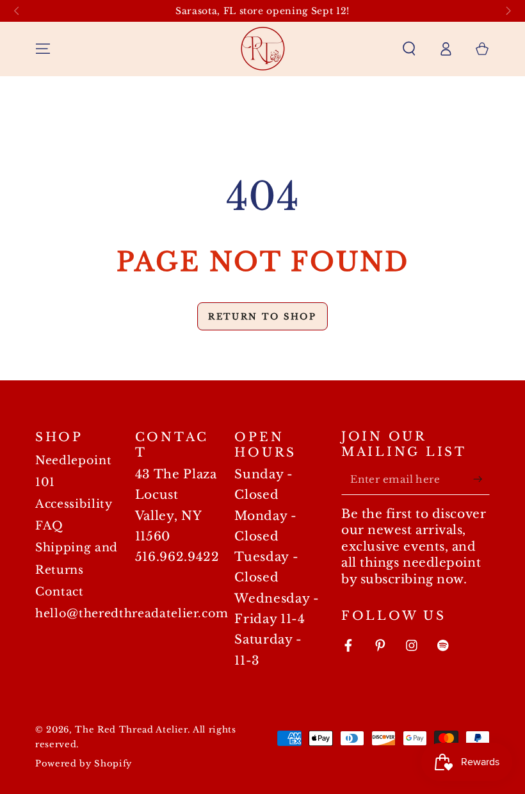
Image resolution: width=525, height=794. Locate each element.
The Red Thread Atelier (131, 729)
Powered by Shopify (83, 763)
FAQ (49, 526)
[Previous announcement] (16, 11)
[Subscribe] (481, 479)
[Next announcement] (508, 11)
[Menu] (43, 48)
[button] (409, 48)
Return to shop (262, 316)
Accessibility (74, 504)
